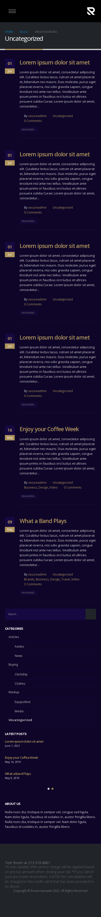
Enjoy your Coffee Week (49, 429)
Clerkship (21, 674)
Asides (19, 646)
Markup (14, 692)
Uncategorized (63, 116)
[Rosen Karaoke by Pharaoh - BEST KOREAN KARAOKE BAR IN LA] (91, 11)
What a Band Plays (43, 521)
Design (43, 487)
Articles (14, 637)
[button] (48, 789)
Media (19, 711)
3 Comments (33, 584)
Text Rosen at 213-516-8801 (27, 862)
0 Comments (33, 121)
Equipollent (22, 702)
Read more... (29, 129)
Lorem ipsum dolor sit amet (55, 62)
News (18, 656)
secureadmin (37, 116)
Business (30, 487)
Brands (29, 579)
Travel (65, 579)
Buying (13, 664)
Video (54, 487)
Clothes (20, 684)
